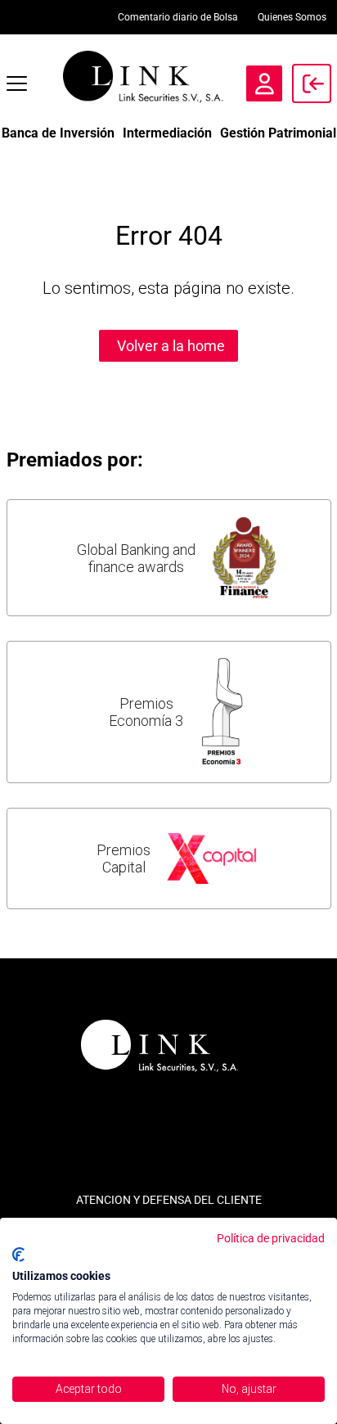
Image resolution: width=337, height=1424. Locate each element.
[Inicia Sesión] (311, 83)
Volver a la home (171, 345)
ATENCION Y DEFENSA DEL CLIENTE (169, 1199)
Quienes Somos (292, 17)
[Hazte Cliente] (264, 83)
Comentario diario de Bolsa (178, 17)
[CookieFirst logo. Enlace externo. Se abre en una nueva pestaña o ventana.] (18, 1254)
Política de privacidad (271, 1238)
